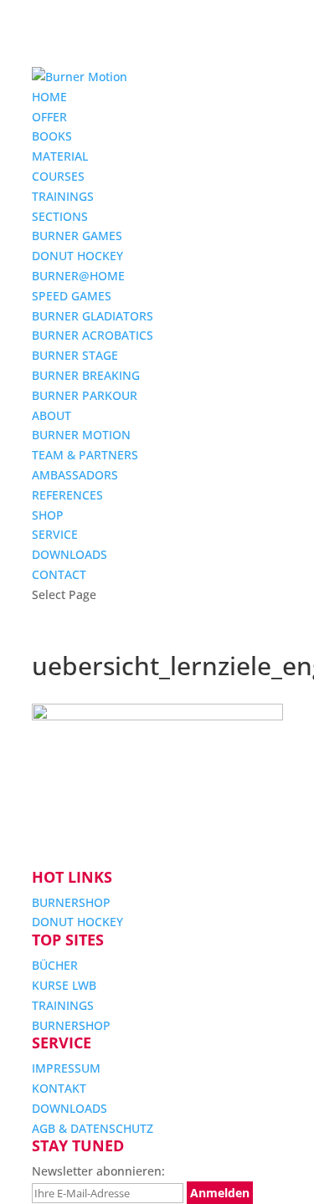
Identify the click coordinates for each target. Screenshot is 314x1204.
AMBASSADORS (75, 475)
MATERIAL (60, 156)
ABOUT (51, 415)
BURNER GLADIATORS (92, 316)
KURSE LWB (64, 985)
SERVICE (55, 534)
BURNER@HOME (78, 276)
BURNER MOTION (81, 435)
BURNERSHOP (71, 902)
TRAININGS (63, 196)
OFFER (49, 117)
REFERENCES (67, 495)
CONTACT (59, 574)
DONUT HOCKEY (77, 256)
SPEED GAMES (71, 296)
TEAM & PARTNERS (85, 455)
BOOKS (52, 136)
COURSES (58, 176)
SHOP (48, 515)
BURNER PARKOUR (84, 395)
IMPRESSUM (66, 1068)
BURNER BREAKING (86, 375)
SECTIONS (60, 216)
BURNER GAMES (77, 235)
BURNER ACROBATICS (92, 335)
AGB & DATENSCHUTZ (92, 1128)
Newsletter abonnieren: (98, 1171)
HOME (49, 97)
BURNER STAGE (75, 355)
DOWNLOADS (69, 554)
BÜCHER (55, 965)
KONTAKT (59, 1088)
